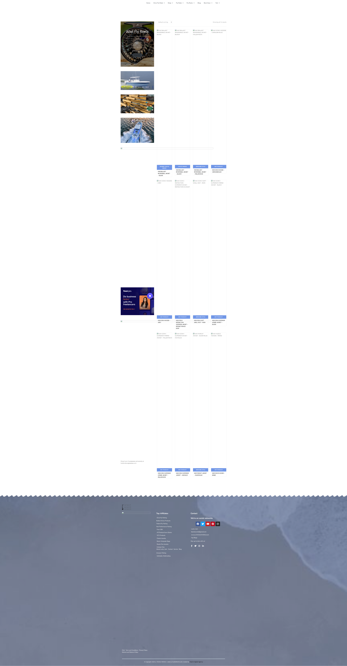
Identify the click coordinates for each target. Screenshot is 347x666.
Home (148, 3)
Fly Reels (190, 3)
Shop (169, 3)
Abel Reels (143, 38)
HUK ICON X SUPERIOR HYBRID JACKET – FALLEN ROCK (164, 475)
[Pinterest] (213, 524)
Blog (199, 3)
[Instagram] (218, 524)
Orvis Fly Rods (158, 3)
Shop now (137, 55)
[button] (159, 3)
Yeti (216, 3)
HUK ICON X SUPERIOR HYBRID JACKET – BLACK (218, 322)
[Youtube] (208, 524)
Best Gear (207, 3)
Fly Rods (179, 3)
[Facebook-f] (192, 546)
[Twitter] (203, 524)
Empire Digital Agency (196, 662)
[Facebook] (198, 524)
